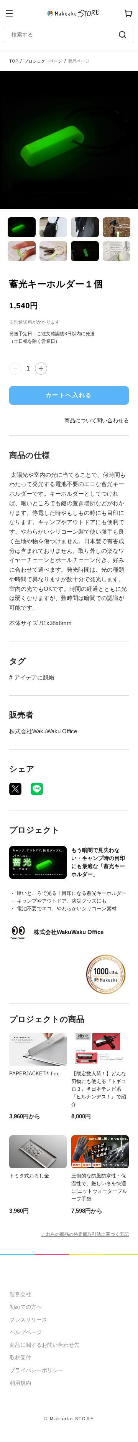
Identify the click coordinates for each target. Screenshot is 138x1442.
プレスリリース (28, 1319)
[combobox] (65, 34)
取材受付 (20, 1357)
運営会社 (20, 1294)
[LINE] (37, 789)
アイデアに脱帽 (34, 677)
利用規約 (20, 1383)
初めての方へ (26, 1307)
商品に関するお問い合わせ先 (44, 1345)
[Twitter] (15, 789)
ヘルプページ (26, 1332)
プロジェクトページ (43, 61)
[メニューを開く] (9, 13)
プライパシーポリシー (36, 1370)
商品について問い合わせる (96, 420)
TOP (13, 61)
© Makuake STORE (69, 1418)
